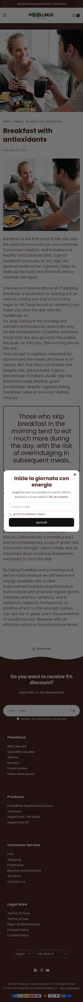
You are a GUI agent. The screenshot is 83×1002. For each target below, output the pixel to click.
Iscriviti (41, 522)
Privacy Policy (37, 514)
